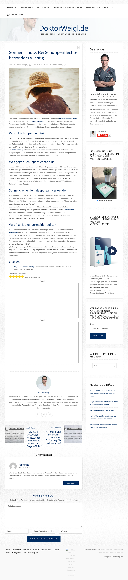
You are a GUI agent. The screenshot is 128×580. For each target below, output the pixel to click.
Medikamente (43, 7)
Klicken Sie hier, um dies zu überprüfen (111, 552)
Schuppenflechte (36, 121)
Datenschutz (16, 550)
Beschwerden (46, 550)
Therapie (56, 550)
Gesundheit (105, 7)
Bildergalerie (16, 553)
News (8, 553)
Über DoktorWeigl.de (30, 553)
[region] (104, 183)
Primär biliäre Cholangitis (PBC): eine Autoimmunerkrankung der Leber (102, 393)
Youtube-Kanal (16, 15)
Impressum (27, 550)
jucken (39, 150)
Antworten (71, 483)
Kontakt (36, 550)
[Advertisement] (43, 300)
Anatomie (91, 7)
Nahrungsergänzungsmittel (68, 7)
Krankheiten (27, 7)
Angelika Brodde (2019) (24, 267)
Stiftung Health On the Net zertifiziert (111, 549)
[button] (97, 200)
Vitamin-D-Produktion (68, 118)
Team (8, 550)
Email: (92, 324)
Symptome (12, 7)
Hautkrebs (13, 232)
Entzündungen (18, 150)
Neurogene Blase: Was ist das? (102, 410)
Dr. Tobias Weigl (20, 65)
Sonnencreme (69, 210)
